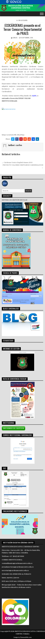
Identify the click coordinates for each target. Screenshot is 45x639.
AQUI (34, 96)
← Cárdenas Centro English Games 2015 (17, 162)
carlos (15, 38)
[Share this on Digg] (33, 139)
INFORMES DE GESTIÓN (13, 428)
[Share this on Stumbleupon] (29, 139)
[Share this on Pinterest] (21, 139)
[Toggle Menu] (42, 14)
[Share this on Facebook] (17, 139)
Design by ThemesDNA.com (23, 637)
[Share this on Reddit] (25, 139)
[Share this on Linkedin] (37, 139)
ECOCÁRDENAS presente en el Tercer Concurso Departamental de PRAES (22, 29)
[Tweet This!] (13, 139)
